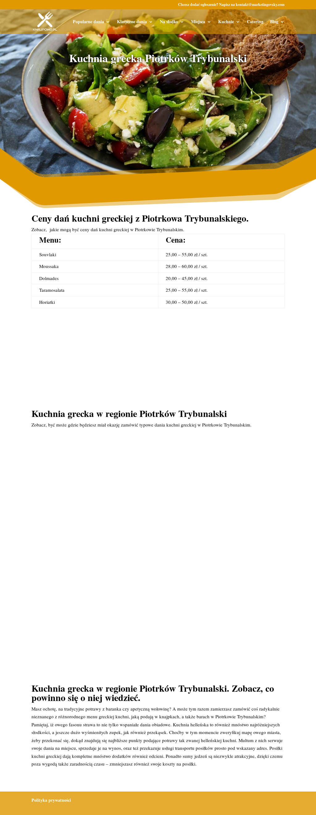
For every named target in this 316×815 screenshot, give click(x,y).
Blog (274, 22)
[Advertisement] (158, 117)
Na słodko (169, 22)
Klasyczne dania (132, 22)
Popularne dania (88, 22)
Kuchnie (226, 22)
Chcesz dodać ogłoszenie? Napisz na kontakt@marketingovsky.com (231, 5)
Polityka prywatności (51, 800)
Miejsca (198, 22)
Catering (255, 22)
